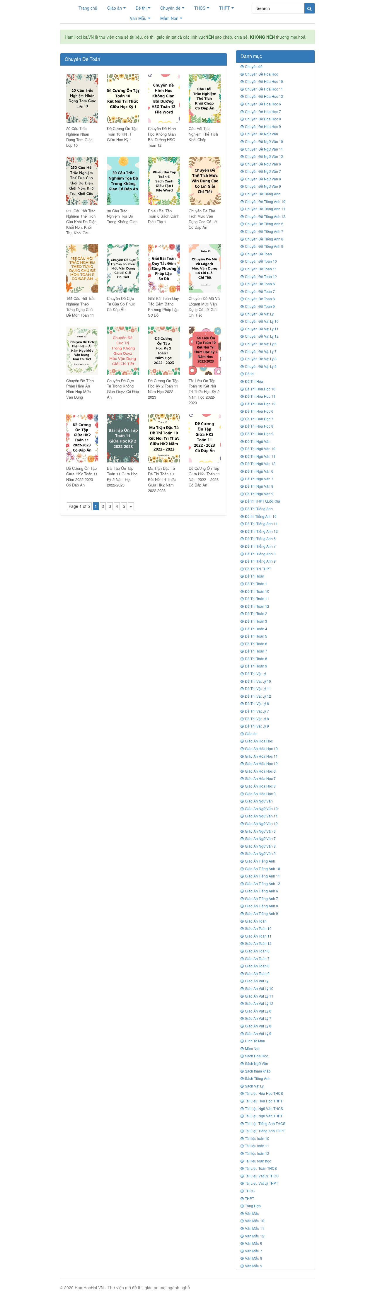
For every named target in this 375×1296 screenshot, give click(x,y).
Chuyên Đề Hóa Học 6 (263, 103)
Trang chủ (88, 8)
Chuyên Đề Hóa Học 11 (264, 88)
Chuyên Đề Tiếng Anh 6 (264, 223)
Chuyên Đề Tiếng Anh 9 (264, 246)
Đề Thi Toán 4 (256, 628)
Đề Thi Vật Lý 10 (258, 681)
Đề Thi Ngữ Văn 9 (259, 493)
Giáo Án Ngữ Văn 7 (260, 838)
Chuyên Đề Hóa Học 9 (263, 126)
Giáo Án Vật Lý (256, 980)
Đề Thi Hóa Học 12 (260, 403)
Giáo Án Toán (256, 920)
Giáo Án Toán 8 (257, 965)
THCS (199, 8)
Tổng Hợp (253, 1205)
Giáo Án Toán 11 (258, 935)
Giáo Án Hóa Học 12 (261, 763)
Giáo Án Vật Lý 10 (259, 988)
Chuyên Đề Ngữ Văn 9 (263, 186)
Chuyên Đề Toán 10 (261, 261)
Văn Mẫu (138, 18)
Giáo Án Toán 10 (258, 928)
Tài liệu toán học (258, 1160)
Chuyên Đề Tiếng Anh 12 (265, 216)
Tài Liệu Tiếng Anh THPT (265, 1130)
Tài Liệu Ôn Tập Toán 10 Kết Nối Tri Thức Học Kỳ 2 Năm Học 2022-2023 (204, 392)
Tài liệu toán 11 (257, 1145)
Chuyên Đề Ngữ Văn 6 (263, 163)
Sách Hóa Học (256, 1055)
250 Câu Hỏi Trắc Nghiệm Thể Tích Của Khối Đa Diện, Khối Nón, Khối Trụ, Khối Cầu (82, 222)
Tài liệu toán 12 (257, 1153)
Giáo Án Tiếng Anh (260, 860)
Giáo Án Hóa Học (259, 740)
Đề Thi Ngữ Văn (257, 441)
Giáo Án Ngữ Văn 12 (261, 823)
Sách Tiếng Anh (257, 1078)
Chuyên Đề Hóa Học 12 (264, 96)
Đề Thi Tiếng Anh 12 (261, 531)
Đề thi (141, 8)
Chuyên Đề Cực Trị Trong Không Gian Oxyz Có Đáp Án (123, 389)
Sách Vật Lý (254, 1085)
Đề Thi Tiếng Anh (259, 508)
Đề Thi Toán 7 (256, 650)
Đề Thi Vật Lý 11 (258, 688)
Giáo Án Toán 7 (257, 958)
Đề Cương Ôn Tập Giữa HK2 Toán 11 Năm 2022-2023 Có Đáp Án (82, 476)
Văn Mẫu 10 (254, 1220)
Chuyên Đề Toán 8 (260, 298)
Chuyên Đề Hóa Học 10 (264, 81)
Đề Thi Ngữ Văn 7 (259, 478)
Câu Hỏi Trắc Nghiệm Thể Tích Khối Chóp (203, 134)
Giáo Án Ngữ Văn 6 (260, 831)
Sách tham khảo (258, 1070)
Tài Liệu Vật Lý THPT (261, 1183)
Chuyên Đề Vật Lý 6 (261, 343)
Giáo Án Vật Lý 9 (258, 1033)
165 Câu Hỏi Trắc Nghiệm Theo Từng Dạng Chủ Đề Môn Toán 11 (81, 307)
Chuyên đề (170, 8)
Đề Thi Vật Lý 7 (257, 710)
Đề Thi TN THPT (258, 568)
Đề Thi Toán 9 (256, 665)
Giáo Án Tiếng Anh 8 (261, 905)
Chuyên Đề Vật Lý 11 (262, 328)
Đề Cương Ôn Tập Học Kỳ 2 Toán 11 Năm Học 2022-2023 (163, 389)
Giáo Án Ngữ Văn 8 (260, 845)
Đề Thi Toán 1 (256, 583)
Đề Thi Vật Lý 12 (258, 696)
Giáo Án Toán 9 (257, 973)
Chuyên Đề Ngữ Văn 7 (263, 171)
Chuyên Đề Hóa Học (261, 73)
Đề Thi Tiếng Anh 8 (260, 553)
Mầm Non (169, 18)
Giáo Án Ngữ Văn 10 (261, 808)
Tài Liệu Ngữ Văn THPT (263, 1115)
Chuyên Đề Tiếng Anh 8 (264, 238)
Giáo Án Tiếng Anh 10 (262, 868)
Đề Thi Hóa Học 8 (259, 426)
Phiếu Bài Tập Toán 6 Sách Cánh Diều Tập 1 (163, 216)
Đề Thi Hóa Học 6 (259, 411)
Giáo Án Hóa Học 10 (261, 748)
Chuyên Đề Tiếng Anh (262, 193)
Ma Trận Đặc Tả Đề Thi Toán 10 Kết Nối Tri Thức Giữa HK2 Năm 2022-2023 (162, 479)
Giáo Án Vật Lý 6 (258, 1010)
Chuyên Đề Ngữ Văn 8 (263, 178)
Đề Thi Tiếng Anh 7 (260, 546)
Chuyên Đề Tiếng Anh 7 (264, 231)
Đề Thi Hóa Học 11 (260, 396)
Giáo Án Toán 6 (257, 950)
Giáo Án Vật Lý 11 (259, 995)
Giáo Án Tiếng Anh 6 (261, 890)
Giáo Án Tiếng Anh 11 (262, 875)
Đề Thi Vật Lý (255, 673)
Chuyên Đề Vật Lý (259, 313)
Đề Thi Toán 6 (256, 643)
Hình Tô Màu (255, 1040)
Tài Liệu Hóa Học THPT (263, 1100)
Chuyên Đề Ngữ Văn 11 (264, 148)
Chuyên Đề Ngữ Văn (261, 133)
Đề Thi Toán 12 (257, 606)
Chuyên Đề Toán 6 (260, 283)
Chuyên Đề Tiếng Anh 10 (265, 201)
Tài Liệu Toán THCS (261, 1168)
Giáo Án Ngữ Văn (259, 800)
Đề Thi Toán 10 (257, 591)
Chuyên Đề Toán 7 (260, 291)
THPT (224, 8)
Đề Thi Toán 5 (256, 636)
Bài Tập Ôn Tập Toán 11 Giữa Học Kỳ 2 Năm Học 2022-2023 (122, 476)
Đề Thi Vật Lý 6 (257, 703)
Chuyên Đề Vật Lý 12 (262, 336)
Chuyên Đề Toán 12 (261, 276)
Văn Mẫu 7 (253, 1250)
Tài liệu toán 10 (257, 1138)
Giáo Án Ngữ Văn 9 (260, 853)
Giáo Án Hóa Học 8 (260, 785)
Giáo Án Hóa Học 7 (260, 778)
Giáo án (114, 8)
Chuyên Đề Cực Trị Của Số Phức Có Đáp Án (121, 304)
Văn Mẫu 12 (254, 1235)
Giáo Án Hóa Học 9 (260, 793)
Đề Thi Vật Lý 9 (257, 725)
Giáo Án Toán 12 (258, 943)
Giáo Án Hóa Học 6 (260, 771)
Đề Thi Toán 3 (256, 621)
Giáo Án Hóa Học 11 (261, 756)
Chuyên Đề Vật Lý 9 (261, 366)
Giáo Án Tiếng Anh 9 (261, 913)
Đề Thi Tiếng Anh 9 (260, 561)
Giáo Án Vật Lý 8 (258, 1025)
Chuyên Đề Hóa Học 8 (263, 118)
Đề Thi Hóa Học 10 (260, 388)
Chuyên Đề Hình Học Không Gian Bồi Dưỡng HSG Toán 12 (162, 137)
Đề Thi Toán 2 (256, 613)
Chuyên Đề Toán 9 (260, 306)
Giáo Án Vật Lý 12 (259, 1003)
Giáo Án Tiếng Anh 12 (262, 883)
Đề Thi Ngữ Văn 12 (260, 463)
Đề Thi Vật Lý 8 (257, 718)
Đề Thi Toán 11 (257, 598)
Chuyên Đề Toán (258, 253)
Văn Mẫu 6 (253, 1243)
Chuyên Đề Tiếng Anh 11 (265, 208)
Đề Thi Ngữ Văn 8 (259, 486)
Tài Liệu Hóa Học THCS (264, 1093)
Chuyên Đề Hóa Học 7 (263, 111)
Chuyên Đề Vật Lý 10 (262, 321)
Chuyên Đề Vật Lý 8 (261, 358)
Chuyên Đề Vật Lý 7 (261, 351)
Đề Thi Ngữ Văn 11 (260, 456)
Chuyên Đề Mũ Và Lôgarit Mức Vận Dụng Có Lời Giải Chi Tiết (204, 307)
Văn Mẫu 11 (254, 1228)
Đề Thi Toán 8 (256, 658)
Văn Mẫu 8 (253, 1258)
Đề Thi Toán (254, 575)
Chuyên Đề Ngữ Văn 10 (264, 141)
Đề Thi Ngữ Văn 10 (260, 448)
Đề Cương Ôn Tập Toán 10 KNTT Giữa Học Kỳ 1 (122, 134)
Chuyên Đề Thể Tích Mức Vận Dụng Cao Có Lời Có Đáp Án (203, 219)
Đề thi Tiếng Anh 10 (261, 516)
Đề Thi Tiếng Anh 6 (260, 538)
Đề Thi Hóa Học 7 (259, 418)
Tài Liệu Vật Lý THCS (262, 1175)
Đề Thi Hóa (254, 381)
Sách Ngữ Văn (256, 1063)
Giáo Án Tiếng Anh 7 (261, 898)
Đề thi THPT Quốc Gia (262, 500)
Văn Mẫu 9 (253, 1265)
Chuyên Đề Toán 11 (261, 268)
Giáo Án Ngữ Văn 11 (261, 815)
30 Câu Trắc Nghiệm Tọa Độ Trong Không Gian (122, 216)
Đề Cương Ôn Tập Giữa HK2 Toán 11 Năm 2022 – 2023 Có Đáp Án (204, 476)
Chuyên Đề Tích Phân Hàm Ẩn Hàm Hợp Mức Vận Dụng (80, 389)
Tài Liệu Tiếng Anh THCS (265, 1123)
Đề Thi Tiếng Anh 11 (261, 523)
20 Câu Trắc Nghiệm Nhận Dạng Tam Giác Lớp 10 (79, 137)
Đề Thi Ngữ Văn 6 (259, 471)
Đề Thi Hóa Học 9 (259, 433)
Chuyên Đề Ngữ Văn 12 (264, 156)
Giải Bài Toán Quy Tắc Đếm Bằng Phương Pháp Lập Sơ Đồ (163, 307)
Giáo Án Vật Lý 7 (258, 1018)
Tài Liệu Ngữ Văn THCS (264, 1108)
